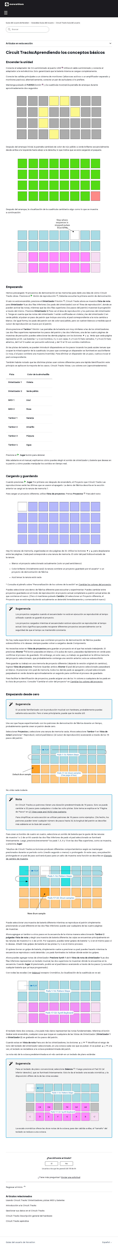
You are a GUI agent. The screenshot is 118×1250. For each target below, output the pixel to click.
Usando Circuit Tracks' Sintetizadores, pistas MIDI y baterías (35, 1200)
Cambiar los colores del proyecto (95, 585)
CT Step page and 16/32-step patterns (47, 812)
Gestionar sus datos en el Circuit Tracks (25, 1211)
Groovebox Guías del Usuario (42, 23)
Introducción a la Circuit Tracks (21, 1206)
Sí (51, 1163)
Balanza (36, 973)
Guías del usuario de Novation (17, 23)
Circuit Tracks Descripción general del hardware (29, 1216)
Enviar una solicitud (70, 1177)
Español (106, 1242)
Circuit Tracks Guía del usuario (68, 23)
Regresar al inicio (14, 1187)
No (66, 1163)
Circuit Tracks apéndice (17, 1221)
